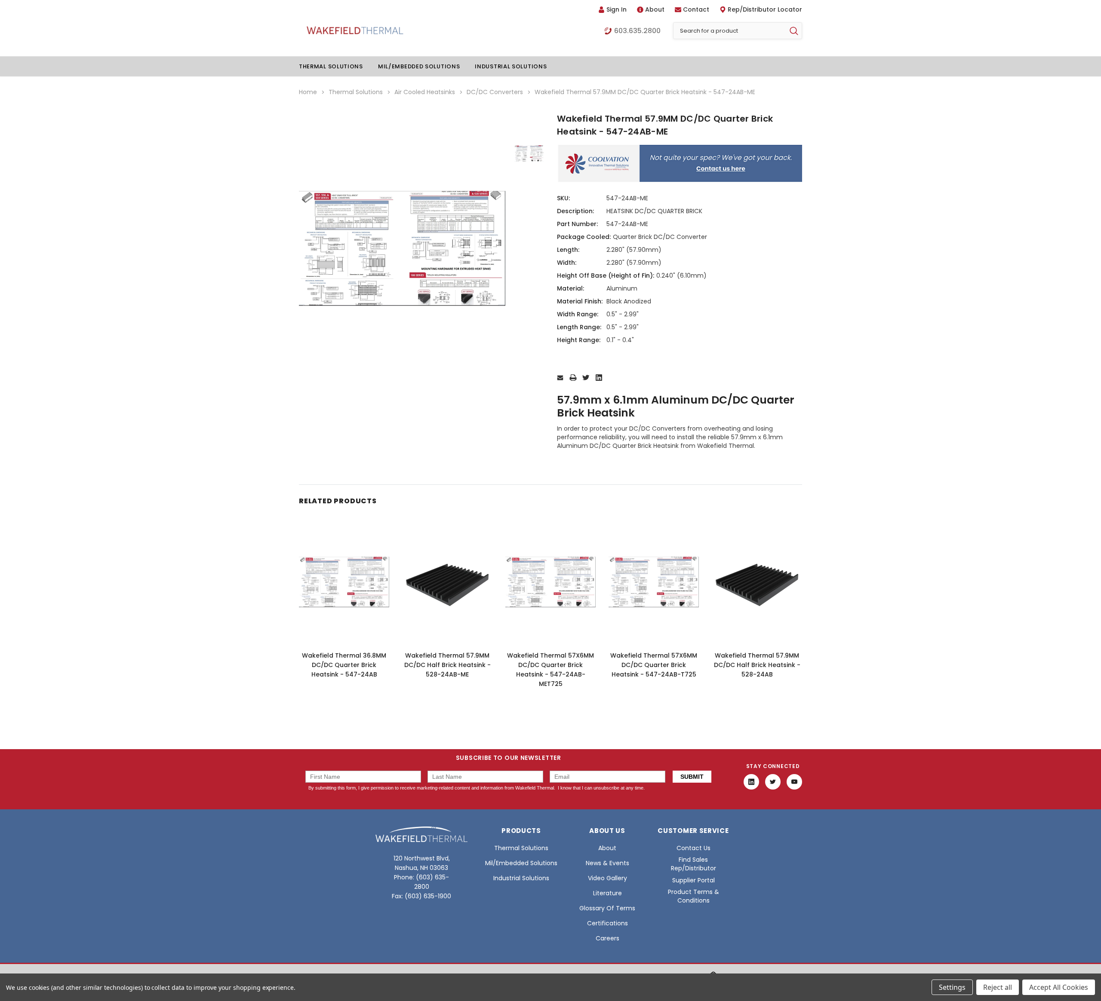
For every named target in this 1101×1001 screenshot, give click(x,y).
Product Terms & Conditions (693, 896)
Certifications (607, 923)
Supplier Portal (693, 880)
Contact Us (693, 848)
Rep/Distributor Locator (765, 9)
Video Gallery (607, 878)
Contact (696, 9)
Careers (607, 938)
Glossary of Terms (607, 908)
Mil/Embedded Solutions (419, 66)
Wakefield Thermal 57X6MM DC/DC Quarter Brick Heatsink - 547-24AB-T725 (653, 665)
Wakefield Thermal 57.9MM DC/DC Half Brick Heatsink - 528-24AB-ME (447, 665)
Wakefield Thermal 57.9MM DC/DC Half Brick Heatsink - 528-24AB (757, 665)
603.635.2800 (637, 31)
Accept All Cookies (1058, 987)
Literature (607, 893)
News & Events (607, 863)
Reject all (997, 987)
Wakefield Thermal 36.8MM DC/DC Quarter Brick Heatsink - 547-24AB (344, 665)
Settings (952, 987)
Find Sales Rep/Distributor (693, 863)
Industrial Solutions (511, 66)
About (654, 9)
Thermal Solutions (331, 66)
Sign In (616, 9)
